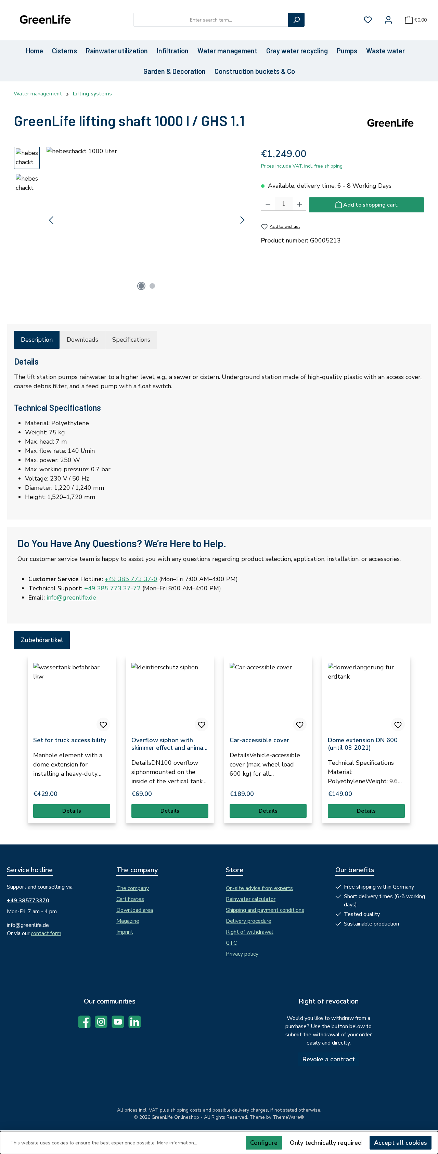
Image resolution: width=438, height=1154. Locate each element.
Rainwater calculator (250, 899)
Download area (134, 910)
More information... (177, 1143)
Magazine (127, 921)
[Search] (296, 20)
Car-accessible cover (259, 740)
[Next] (242, 220)
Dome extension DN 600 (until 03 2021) (363, 743)
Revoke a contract (328, 1059)
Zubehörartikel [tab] (42, 640)
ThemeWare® (288, 1117)
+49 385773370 (28, 900)
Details (71, 811)
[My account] (388, 20)
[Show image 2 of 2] (152, 286)
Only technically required (326, 1143)
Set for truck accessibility (69, 740)
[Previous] (52, 220)
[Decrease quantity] (268, 204)
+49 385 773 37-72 (112, 588)
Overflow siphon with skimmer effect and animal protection (168, 743)
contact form (46, 933)
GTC (231, 943)
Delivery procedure (248, 921)
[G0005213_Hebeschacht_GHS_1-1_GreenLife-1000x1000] (147, 220)
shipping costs (186, 1110)
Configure (264, 1143)
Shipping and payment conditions (265, 910)
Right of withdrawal (249, 932)
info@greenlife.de (71, 597)
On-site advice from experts (259, 888)
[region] (130, 220)
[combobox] (210, 20)
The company (132, 888)
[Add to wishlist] (103, 724)
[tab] (37, 340)
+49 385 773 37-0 (131, 579)
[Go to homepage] (44, 20)
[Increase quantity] (300, 204)
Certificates (130, 899)
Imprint (124, 932)
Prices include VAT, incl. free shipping (302, 166)
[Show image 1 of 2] (141, 286)
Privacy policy (242, 954)
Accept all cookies (400, 1143)
